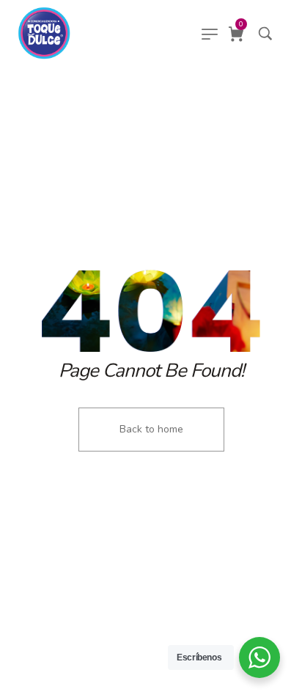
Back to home (151, 429)
